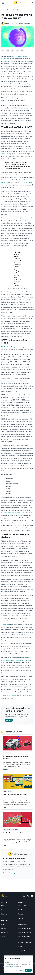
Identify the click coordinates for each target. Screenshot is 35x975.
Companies (4, 932)
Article (3, 10)
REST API (4, 182)
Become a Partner (24, 936)
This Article (19, 10)
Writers (3, 936)
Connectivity (10, 10)
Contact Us (21, 950)
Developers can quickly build (10, 513)
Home (3, 924)
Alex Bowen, (12, 696)
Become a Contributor (25, 932)
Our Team (21, 910)
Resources (4, 914)
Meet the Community (25, 928)
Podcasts (4, 910)
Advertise (21, 918)
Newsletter (21, 914)
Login (20, 946)
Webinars (4, 906)
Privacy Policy (9, 966)
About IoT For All (23, 906)
